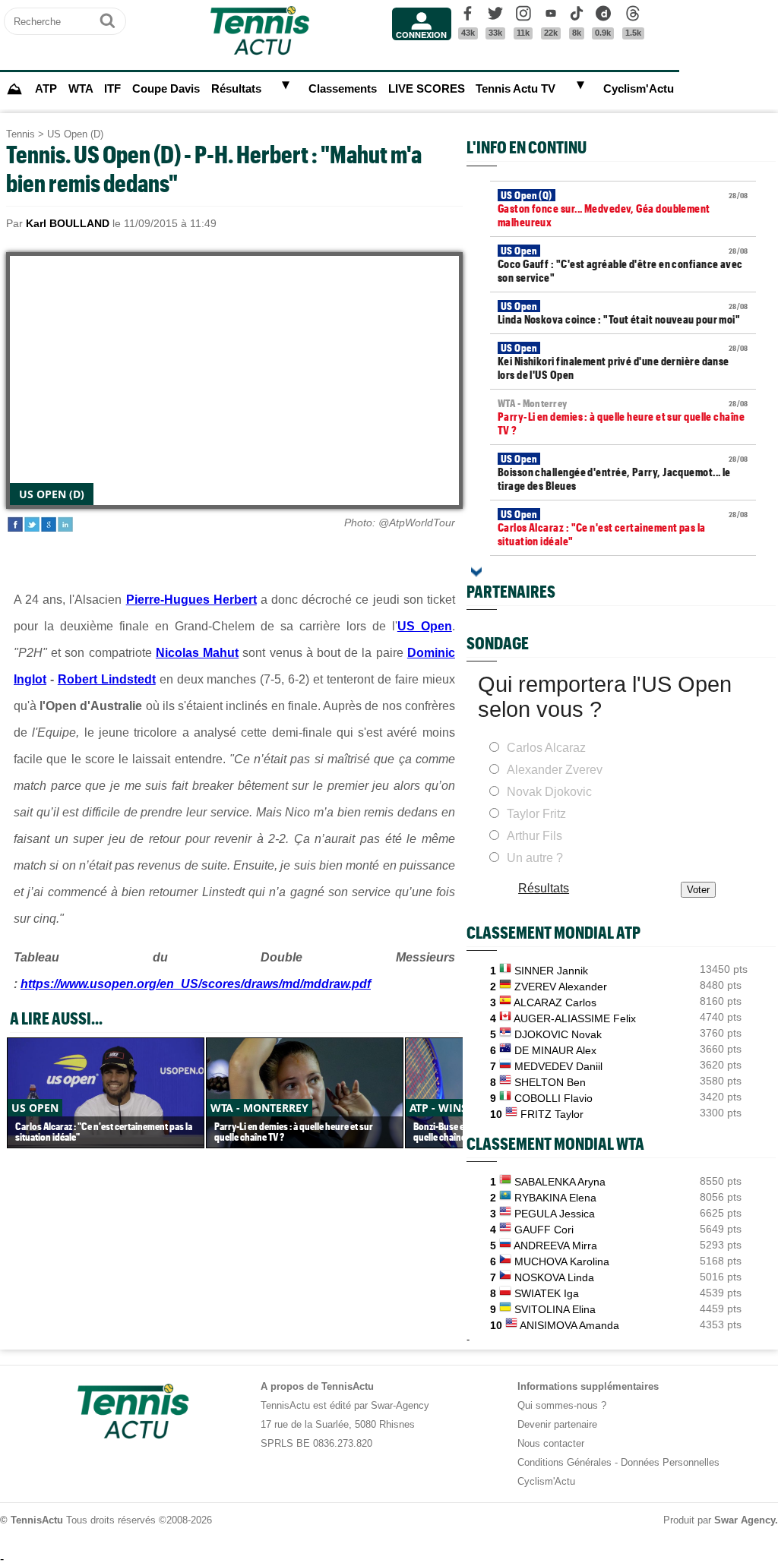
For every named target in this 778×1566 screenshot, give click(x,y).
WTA (80, 89)
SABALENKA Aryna (560, 1182)
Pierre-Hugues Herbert (191, 599)
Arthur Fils (534, 835)
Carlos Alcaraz (546, 747)
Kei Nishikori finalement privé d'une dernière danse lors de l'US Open (623, 361)
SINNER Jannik (551, 971)
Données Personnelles (670, 1462)
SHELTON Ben (550, 1082)
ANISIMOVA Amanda (569, 1325)
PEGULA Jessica (554, 1214)
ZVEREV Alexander (560, 986)
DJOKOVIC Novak (558, 1034)
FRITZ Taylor (552, 1114)
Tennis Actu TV (515, 89)
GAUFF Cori (544, 1229)
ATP (46, 89)
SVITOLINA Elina (555, 1309)
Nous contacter (550, 1443)
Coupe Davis (166, 89)
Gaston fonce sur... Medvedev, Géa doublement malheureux (623, 209)
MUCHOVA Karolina (561, 1261)
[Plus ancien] (476, 571)
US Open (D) (75, 134)
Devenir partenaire (557, 1424)
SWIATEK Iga (546, 1293)
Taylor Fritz (536, 813)
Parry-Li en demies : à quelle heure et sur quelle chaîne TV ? (623, 417)
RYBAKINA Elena (555, 1198)
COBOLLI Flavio (553, 1098)
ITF (112, 89)
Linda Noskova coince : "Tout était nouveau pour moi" (623, 313)
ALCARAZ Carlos (555, 1002)
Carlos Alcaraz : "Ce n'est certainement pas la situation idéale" (623, 528)
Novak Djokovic (549, 791)
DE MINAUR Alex (555, 1050)
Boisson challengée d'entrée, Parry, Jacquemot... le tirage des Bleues (623, 472)
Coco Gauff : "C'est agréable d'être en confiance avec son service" (623, 264)
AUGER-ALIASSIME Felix (575, 1018)
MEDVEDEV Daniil (558, 1066)
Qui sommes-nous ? (561, 1405)
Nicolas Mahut (197, 652)
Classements (342, 89)
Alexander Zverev (554, 769)
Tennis (20, 134)
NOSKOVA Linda (554, 1277)
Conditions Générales (564, 1462)
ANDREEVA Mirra (555, 1245)
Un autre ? (535, 857)
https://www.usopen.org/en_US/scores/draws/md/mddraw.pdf (196, 983)
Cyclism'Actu (638, 89)
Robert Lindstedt (107, 679)
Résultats (236, 89)
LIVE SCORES (426, 89)
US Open (424, 626)
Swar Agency (744, 1520)
